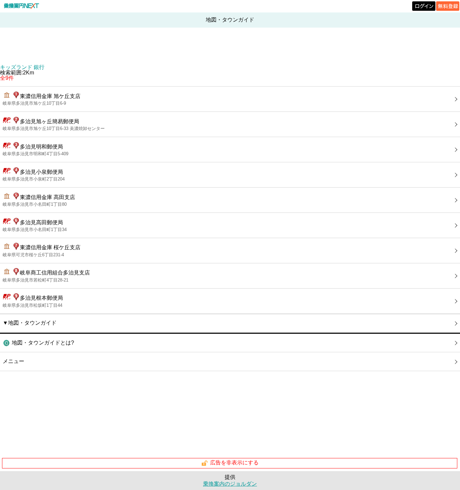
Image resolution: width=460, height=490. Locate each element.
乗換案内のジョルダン (230, 484)
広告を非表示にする (234, 463)
